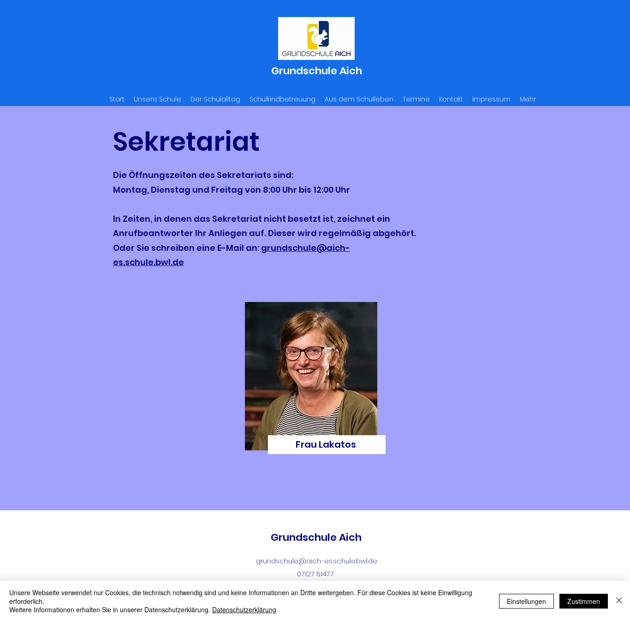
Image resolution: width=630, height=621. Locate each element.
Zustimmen (583, 601)
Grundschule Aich (316, 71)
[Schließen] (618, 601)
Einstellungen (526, 601)
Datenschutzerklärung (244, 609)
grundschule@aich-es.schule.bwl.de (316, 561)
